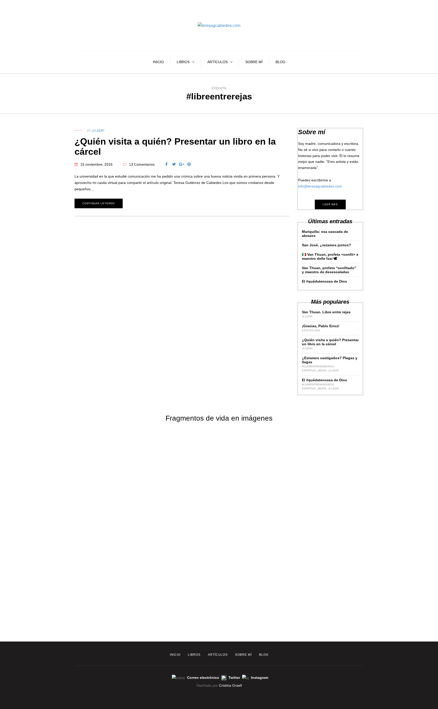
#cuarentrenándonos (318, 366)
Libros (183, 62)
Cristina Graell (230, 685)
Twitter (234, 678)
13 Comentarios (142, 164)
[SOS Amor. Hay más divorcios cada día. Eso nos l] (36, 537)
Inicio (158, 62)
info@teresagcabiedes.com (320, 186)
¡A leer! (98, 130)
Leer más (330, 204)
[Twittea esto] (174, 164)
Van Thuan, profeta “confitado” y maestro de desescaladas (329, 270)
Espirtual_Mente (314, 370)
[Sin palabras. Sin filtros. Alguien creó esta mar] (109, 442)
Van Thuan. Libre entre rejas (326, 312)
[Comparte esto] (166, 164)
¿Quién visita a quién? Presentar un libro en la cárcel (175, 146)
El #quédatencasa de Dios (324, 281)
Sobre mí (254, 62)
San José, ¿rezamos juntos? (326, 245)
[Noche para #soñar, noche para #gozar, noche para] (255, 467)
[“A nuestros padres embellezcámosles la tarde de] (401, 508)
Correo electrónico (203, 678)
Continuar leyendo (98, 203)
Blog (280, 62)
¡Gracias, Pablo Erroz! (320, 326)
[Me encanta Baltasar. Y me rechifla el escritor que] (328, 470)
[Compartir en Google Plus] (181, 164)
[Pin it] (189, 164)
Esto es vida (311, 330)
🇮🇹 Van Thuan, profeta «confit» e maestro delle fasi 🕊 (330, 256)
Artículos (217, 62)
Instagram (259, 678)
